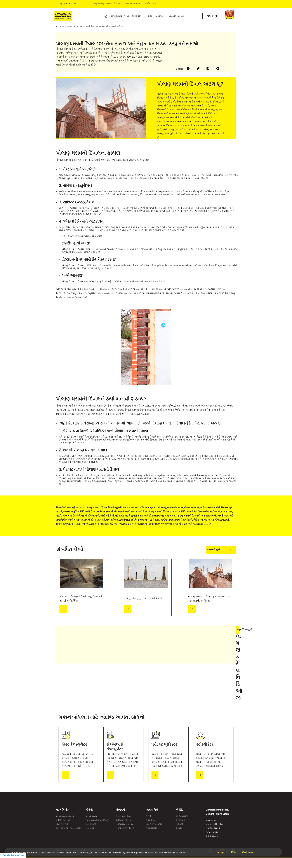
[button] (277, 853)
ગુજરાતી (67, 3)
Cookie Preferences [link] (13, 855)
